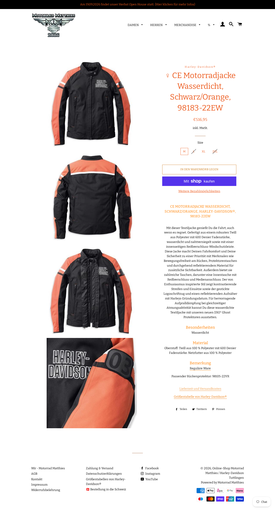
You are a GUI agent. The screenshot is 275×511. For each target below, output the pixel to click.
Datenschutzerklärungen (104, 474)
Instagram (152, 474)
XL (203, 151)
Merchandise (185, 25)
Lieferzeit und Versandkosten (200, 389)
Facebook (152, 468)
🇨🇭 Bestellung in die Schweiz (106, 489)
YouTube (151, 479)
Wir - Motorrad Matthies (48, 468)
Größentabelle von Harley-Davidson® (200, 397)
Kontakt (36, 479)
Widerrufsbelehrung (45, 490)
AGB (34, 474)
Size (200, 142)
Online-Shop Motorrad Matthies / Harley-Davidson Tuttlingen (224, 473)
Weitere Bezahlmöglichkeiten (199, 191)
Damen (133, 25)
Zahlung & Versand (99, 468)
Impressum (39, 484)
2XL (214, 151)
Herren (156, 25)
